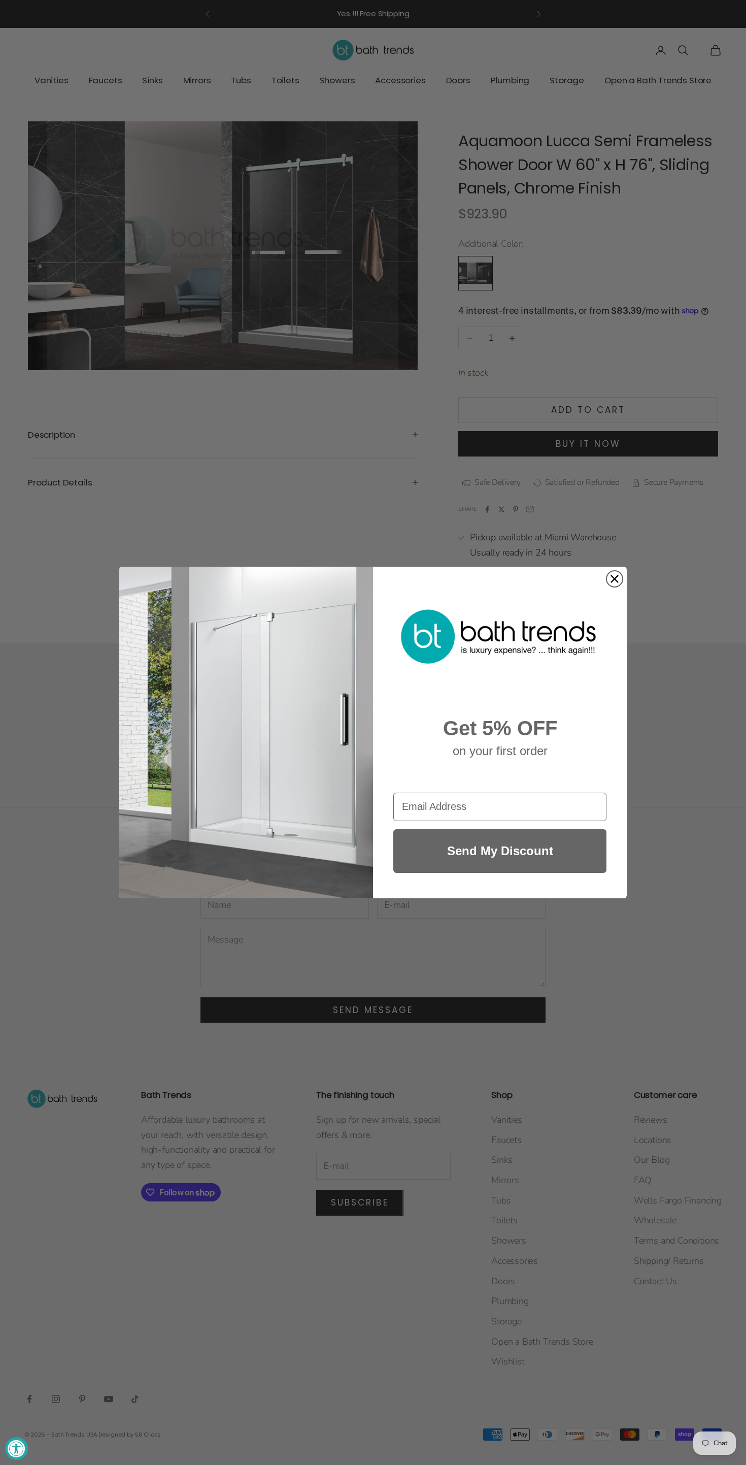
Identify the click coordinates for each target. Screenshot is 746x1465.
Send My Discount (500, 851)
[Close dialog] (614, 579)
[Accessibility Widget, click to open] (16, 1448)
